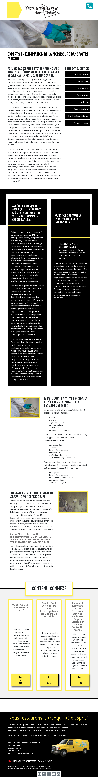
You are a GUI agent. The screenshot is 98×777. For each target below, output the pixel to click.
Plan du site (13, 730)
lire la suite (21, 680)
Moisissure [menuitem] (83, 88)
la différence (55, 725)
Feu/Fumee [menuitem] (83, 81)
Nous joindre (81, 725)
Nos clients (43, 725)
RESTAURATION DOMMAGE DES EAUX (21, 728)
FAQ (64, 725)
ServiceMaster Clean (37, 735)
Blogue (71, 725)
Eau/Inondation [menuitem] (81, 74)
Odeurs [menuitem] (84, 102)
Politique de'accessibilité (56, 730)
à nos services (30, 725)
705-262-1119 (16, 751)
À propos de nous (15, 725)
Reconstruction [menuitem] (81, 109)
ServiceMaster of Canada (58, 735)
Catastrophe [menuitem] (82, 95)
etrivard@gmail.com (25, 753)
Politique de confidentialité (32, 730)
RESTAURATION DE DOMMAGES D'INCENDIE (53, 728)
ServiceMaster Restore (17, 735)
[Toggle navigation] (89, 14)
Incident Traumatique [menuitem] (78, 116)
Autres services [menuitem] (81, 123)
